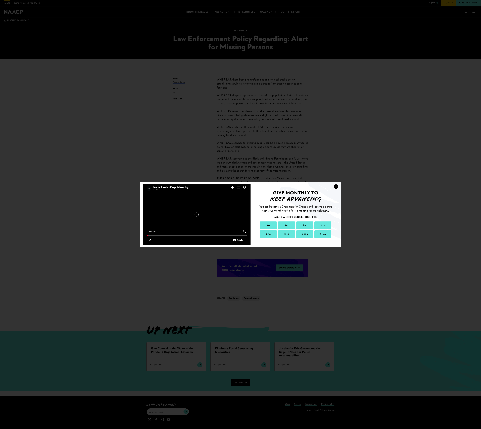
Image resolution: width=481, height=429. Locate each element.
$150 (268, 234)
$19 (268, 225)
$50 (305, 225)
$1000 (305, 234)
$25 (286, 225)
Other (323, 234)
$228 (286, 234)
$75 (323, 225)
